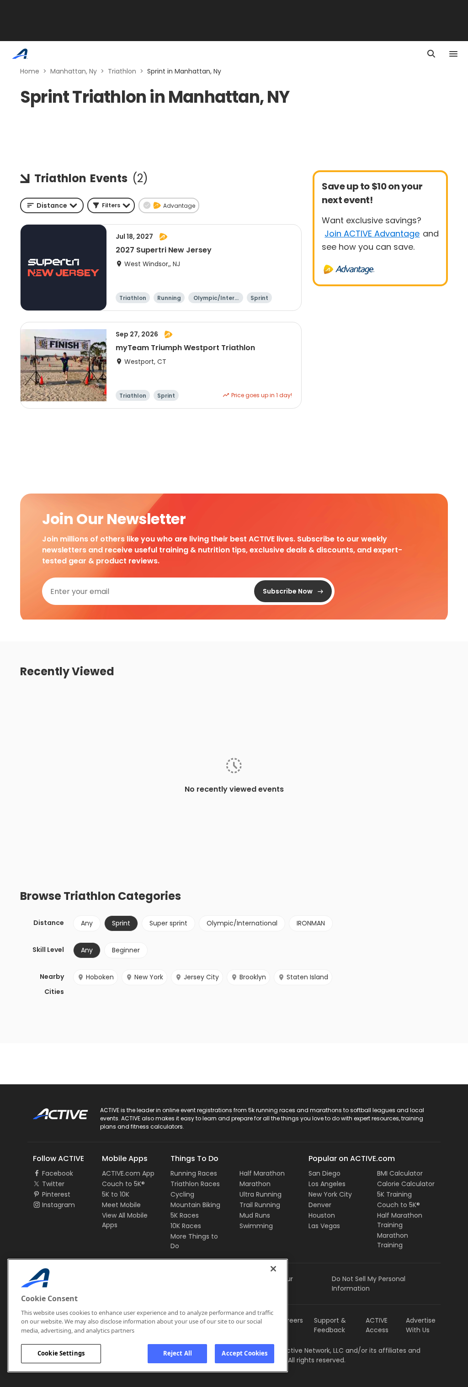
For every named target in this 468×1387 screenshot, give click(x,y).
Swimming (256, 1225)
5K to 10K (115, 1194)
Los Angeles (327, 1183)
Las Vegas (324, 1225)
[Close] (273, 1269)
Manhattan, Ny (73, 71)
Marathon (255, 1183)
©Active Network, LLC (300, 1350)
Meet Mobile (121, 1204)
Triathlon (122, 71)
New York (148, 977)
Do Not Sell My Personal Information (368, 1283)
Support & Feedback (330, 1325)
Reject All (177, 1353)
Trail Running (259, 1204)
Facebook (57, 1173)
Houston (321, 1215)
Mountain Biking (195, 1204)
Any (87, 923)
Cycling (182, 1194)
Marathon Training (392, 1240)
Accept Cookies (244, 1353)
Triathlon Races (195, 1183)
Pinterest (56, 1194)
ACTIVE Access (377, 1325)
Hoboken (100, 977)
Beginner (126, 950)
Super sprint (168, 923)
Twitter (53, 1183)
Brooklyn (252, 977)
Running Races (193, 1173)
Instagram (58, 1204)
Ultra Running (260, 1194)
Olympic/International (242, 923)
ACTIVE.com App (128, 1173)
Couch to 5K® (123, 1183)
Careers (290, 1320)
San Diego (324, 1173)
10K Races (185, 1225)
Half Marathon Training (399, 1220)
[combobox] (52, 205)
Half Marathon (262, 1173)
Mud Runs (254, 1215)
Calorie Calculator (406, 1183)
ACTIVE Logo (52, 1110)
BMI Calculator (400, 1173)
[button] (111, 205)
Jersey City (201, 977)
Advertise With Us (421, 1325)
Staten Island (307, 977)
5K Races (184, 1215)
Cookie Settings (61, 1353)
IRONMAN (311, 923)
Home (29, 71)
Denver (319, 1204)
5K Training (394, 1194)
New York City (330, 1194)
